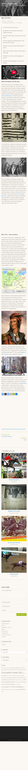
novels (16, 682)
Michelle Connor (18, 679)
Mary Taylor (13, 679)
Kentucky (9, 679)
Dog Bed (3, 629)
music (23, 679)
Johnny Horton (18, 429)
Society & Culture (11, 22)
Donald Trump (8, 675)
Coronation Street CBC (11, 672)
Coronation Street (22, 669)
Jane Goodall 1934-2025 (14, 542)
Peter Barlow (23, 682)
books (2, 669)
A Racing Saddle (4, 633)
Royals (6, 684)
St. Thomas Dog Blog (15, 687)
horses (24, 677)
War (24, 429)
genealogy (7, 677)
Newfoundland (10, 682)
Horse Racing (20, 677)
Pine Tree (3, 625)
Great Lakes (12, 429)
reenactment (23, 383)
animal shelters (9, 667)
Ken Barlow (4, 679)
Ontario (18, 682)
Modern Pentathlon (14, 479)
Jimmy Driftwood (6, 95)
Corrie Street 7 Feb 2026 (6, 634)
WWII (2, 691)
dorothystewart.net (14, 4)
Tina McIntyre (11, 689)
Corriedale (3, 636)
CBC (18, 669)
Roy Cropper (11, 684)
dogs (5, 675)
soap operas (17, 684)
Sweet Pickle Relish (5, 623)
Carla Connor (12, 669)
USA (22, 429)
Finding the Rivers (14, 675)
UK (20, 689)
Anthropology (5, 22)
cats (16, 669)
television (7, 689)
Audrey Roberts (22, 667)
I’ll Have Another (14, 574)
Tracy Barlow (17, 689)
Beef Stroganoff (4, 631)
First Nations (6, 429)
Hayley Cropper (12, 677)
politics (2, 684)
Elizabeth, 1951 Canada (14, 511)
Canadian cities (7, 669)
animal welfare (16, 667)
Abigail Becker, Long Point (6, 627)
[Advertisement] (14, 219)
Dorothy (4, 21)
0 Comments (19, 22)
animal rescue (4, 667)
